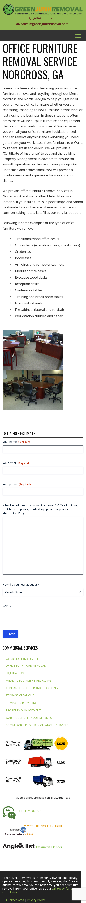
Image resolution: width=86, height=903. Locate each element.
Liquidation (15, 673)
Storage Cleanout (20, 695)
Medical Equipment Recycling (28, 680)
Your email (16, 463)
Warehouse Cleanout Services (29, 718)
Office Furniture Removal (26, 665)
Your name (16, 442)
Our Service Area (13, 900)
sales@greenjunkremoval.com (44, 23)
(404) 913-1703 (44, 18)
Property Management (23, 710)
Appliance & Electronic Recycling (32, 688)
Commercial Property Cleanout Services (37, 725)
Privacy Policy (36, 900)
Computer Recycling (21, 703)
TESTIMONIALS (30, 811)
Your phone (17, 484)
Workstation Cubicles (23, 659)
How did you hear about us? (21, 584)
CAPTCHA (9, 606)
